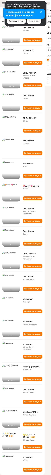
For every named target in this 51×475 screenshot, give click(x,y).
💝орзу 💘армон (31, 186)
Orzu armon (28, 276)
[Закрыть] (41, 12)
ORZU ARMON (30, 73)
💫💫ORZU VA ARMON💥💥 (29, 435)
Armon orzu (28, 163)
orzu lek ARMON (30, 412)
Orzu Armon (28, 27)
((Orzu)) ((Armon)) (31, 366)
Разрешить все (16, 21)
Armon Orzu (28, 140)
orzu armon (28, 50)
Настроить (34, 21)
